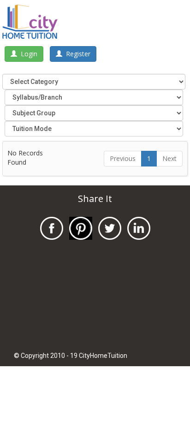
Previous (123, 158)
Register (76, 53)
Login (27, 53)
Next (169, 158)
